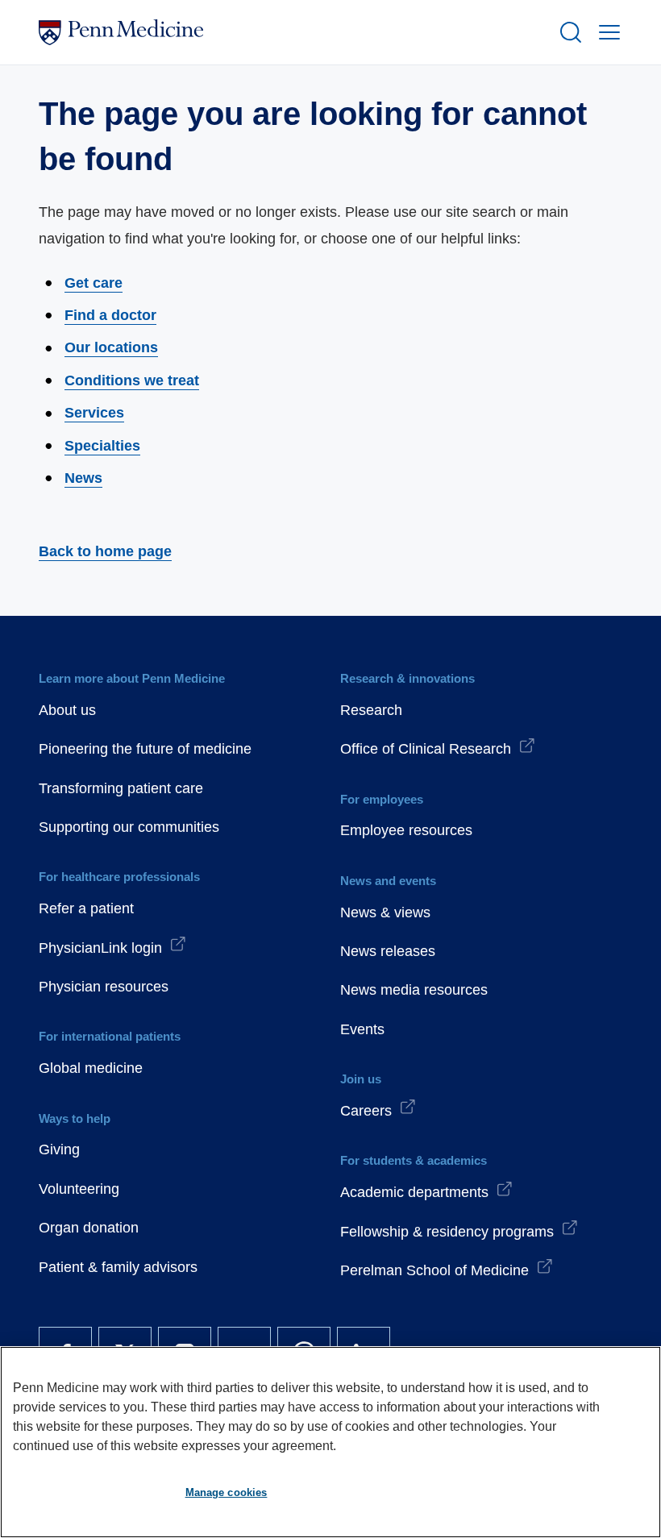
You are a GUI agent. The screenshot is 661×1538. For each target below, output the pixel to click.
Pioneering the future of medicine (145, 749)
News (83, 478)
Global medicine (91, 1068)
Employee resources (406, 830)
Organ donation (89, 1228)
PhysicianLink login (100, 948)
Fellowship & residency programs (447, 1232)
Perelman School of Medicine (434, 1270)
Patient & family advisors (118, 1267)
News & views (385, 912)
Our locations (111, 347)
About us (67, 710)
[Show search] (567, 32)
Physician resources (103, 987)
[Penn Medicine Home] (292, 32)
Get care (93, 283)
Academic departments (414, 1192)
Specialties (102, 446)
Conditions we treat (131, 380)
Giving (59, 1149)
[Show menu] (606, 32)
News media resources (414, 990)
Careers (366, 1111)
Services (94, 413)
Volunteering (79, 1189)
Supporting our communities (129, 827)
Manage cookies (226, 1492)
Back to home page (105, 551)
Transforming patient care (121, 788)
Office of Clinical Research (425, 749)
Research (371, 710)
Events (362, 1029)
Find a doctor (110, 315)
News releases (387, 951)
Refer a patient (86, 908)
